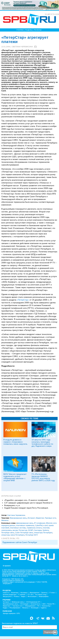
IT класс (52, 592)
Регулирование (14, 608)
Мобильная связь (18, 602)
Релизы (16, 596)
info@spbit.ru (7, 583)
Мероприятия (34, 592)
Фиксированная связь (18, 518)
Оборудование (30, 606)
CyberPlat (39, 525)
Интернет (31, 518)
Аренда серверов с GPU (11, 613)
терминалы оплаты (34, 528)
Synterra (46, 530)
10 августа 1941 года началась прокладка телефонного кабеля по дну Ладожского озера (42, 443)
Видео (23, 596)
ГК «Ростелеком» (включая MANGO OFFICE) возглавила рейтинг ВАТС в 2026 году (43, 477)
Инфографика (43, 596)
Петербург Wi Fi (31, 535)
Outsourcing (46, 606)
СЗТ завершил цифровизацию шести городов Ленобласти (28, 503)
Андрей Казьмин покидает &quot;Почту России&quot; (26, 508)
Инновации (34, 608)
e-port (45, 525)
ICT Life (30, 594)
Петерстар (23, 530)
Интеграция (24, 604)
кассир (15, 530)
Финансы (5, 520)
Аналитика (14, 592)
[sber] (29, 5)
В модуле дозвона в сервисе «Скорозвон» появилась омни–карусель (15, 442)
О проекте (7, 566)
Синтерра (38, 530)
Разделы (28, 30)
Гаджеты (44, 608)
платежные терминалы (25, 525)
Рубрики (19, 30)
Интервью (23, 592)
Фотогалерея (32, 596)
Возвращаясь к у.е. (12, 505)
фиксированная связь (24, 523)
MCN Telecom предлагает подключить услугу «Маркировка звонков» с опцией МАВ (14, 477)
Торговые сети (50, 518)
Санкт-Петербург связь (24, 533)
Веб (44, 604)
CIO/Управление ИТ (33, 602)
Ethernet (49, 523)
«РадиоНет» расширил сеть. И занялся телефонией (26, 500)
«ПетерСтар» (23, 300)
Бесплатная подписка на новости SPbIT (20, 623)
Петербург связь (7, 533)
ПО (38, 606)
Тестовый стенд (40, 594)
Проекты (44, 592)
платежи (46, 528)
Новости (6, 592)
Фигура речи (7, 596)
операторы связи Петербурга (13, 535)
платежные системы (18, 528)
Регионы (37, 30)
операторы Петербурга (43, 533)
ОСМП (30, 530)
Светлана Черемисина (22, 47)
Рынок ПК (50, 604)
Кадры (5, 608)
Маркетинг (40, 518)
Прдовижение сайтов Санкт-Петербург (19, 542)
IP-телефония (39, 523)
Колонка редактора (9, 594)
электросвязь (6, 530)
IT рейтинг (21, 594)
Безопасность (35, 604)
